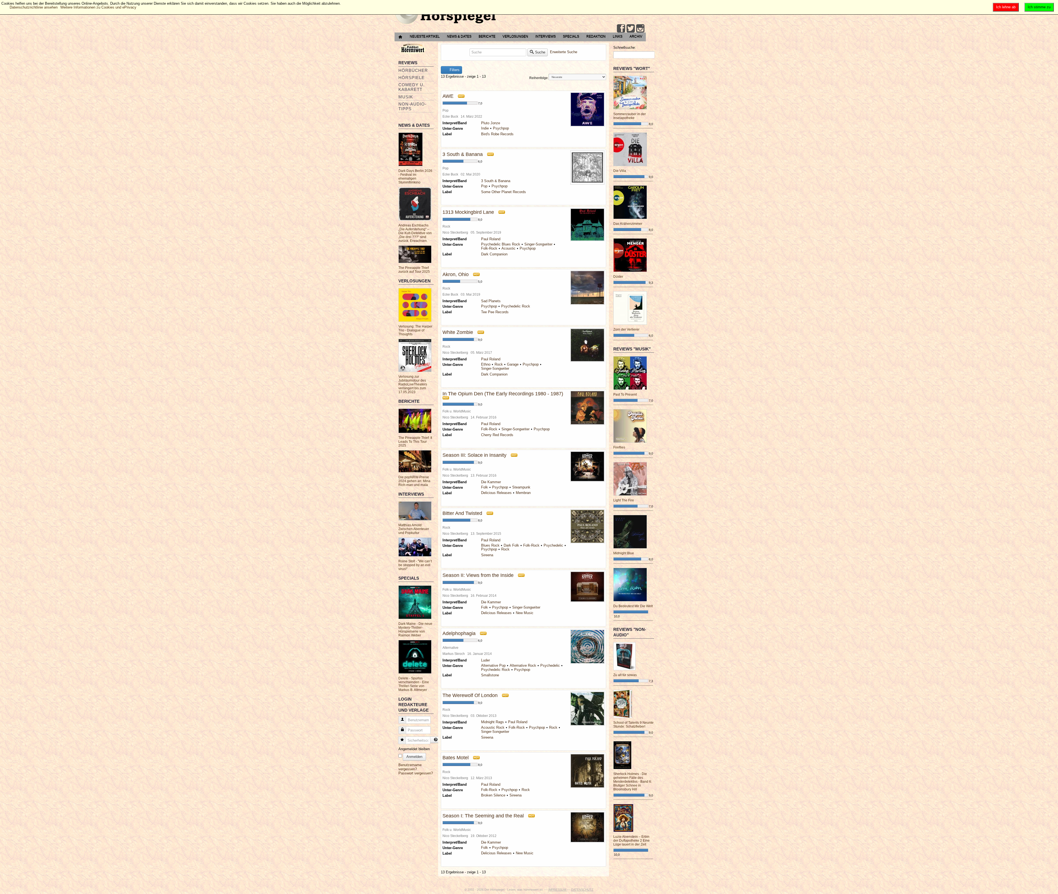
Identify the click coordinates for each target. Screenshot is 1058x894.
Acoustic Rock (492, 727)
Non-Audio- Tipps (412, 106)
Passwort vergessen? (415, 773)
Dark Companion (494, 254)
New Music (524, 613)
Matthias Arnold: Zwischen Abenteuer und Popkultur (413, 529)
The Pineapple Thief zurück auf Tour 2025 (414, 270)
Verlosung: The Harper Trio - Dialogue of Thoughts (415, 330)
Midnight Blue (623, 553)
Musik (405, 96)
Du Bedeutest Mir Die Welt (633, 606)
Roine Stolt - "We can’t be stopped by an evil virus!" (415, 565)
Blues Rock (490, 545)
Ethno (485, 364)
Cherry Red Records (497, 435)
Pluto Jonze (490, 123)
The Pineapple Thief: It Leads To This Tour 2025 (415, 441)
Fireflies (619, 447)
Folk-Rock (489, 248)
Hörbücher (413, 70)
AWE (448, 96)
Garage (513, 364)
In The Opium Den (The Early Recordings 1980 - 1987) (502, 393)
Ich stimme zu (1039, 7)
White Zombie (457, 332)
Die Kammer (491, 482)
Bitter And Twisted (462, 513)
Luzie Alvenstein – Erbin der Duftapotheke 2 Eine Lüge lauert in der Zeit (631, 840)
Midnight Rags (492, 722)
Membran (523, 493)
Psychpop (501, 128)
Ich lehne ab (1006, 7)
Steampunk (521, 487)
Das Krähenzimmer (627, 224)
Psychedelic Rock (515, 306)
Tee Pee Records (495, 312)
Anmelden (414, 757)
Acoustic (508, 248)
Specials (571, 36)
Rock (499, 364)
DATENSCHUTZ (582, 889)
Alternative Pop (493, 665)
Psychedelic (553, 545)
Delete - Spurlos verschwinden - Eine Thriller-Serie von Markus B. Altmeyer (413, 684)
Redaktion (596, 36)
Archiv (636, 36)
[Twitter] (631, 28)
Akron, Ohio (455, 274)
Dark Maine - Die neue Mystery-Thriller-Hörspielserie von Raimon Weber (415, 629)
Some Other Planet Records (503, 192)
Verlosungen (515, 36)
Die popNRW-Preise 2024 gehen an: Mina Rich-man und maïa (414, 481)
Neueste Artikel (425, 36)
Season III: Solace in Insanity (474, 455)
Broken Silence (493, 795)
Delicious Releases (496, 493)
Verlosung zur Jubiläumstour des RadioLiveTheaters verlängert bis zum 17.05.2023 (412, 384)
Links (617, 36)
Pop (484, 186)
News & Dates (459, 36)
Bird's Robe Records (497, 134)
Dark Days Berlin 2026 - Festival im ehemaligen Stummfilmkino (415, 176)
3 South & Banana (462, 154)
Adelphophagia (459, 633)
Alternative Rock (523, 665)
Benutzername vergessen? (410, 767)
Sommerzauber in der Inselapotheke (629, 116)
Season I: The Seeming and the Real (483, 816)
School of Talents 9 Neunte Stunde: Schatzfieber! (633, 724)
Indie (485, 128)
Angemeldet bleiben (414, 749)
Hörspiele (411, 77)
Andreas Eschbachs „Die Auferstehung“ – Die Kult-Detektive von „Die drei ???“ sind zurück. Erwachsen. (415, 233)
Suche (540, 52)
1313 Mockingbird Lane (468, 212)
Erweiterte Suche (563, 52)
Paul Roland (490, 239)
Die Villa (619, 171)
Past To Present (625, 394)
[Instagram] (640, 28)
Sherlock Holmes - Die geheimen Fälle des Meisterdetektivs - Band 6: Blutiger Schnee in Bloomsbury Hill (632, 781)
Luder (485, 660)
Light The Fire (623, 500)
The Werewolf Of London (470, 695)
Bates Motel (455, 757)
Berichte (487, 36)
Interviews (545, 36)
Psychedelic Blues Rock (500, 244)
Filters (454, 70)
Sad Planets (491, 301)
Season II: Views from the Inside (478, 575)
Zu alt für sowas (625, 675)
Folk (484, 487)
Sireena (487, 555)
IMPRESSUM (557, 889)
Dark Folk (511, 545)
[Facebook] (621, 28)
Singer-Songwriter (538, 244)
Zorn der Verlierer (626, 329)
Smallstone (490, 675)
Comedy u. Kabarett (411, 87)
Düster (618, 277)
